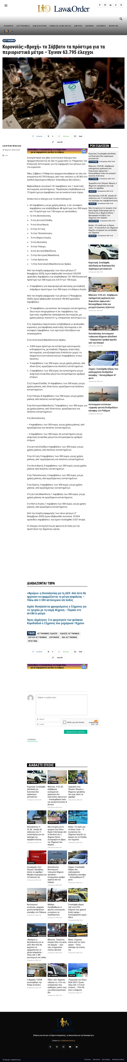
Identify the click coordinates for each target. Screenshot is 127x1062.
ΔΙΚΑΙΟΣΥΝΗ (53, 823)
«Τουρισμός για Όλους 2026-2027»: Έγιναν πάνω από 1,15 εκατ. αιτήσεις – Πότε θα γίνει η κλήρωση (77, 984)
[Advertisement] (57, 554)
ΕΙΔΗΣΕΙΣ (72, 782)
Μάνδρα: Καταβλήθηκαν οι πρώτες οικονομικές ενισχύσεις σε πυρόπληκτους (56, 909)
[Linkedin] (110, 5)
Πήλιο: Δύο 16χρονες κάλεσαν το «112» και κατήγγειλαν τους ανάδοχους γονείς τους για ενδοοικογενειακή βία (57, 986)
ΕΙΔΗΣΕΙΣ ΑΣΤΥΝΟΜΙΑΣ (69, 633)
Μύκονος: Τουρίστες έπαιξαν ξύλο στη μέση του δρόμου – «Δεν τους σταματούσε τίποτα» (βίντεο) (57, 944)
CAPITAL (51, 900)
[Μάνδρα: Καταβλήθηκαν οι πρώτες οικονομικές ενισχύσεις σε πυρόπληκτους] (57, 895)
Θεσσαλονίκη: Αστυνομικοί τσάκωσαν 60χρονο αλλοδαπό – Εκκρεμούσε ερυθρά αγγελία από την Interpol (56, 874)
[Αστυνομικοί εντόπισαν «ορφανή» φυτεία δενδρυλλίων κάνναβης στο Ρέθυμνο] (36, 895)
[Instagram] (105, 5)
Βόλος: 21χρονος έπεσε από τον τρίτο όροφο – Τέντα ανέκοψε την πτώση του (76, 944)
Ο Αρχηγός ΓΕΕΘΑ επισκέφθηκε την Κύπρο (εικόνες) (34, 982)
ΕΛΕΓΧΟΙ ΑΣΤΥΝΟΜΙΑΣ (37, 637)
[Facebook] (100, 5)
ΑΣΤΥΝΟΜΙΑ (9, 40)
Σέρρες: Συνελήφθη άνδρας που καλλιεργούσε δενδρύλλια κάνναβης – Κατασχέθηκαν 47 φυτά (77, 873)
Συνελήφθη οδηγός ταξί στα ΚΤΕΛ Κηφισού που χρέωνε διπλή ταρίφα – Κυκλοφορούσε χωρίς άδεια (77, 910)
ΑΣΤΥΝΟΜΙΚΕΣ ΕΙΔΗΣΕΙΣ (47, 633)
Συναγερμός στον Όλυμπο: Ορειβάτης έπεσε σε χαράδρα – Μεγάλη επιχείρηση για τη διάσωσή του (36, 872)
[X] (121, 5)
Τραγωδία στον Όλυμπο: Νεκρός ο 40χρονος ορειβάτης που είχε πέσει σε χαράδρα (76, 791)
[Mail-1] (76, 1047)
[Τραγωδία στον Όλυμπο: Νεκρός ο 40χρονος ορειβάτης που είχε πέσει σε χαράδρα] (78, 777)
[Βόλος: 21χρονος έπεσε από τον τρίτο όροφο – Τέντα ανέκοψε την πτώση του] (78, 930)
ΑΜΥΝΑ (30, 975)
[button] (121, 19)
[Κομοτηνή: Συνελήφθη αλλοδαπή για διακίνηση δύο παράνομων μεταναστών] (36, 777)
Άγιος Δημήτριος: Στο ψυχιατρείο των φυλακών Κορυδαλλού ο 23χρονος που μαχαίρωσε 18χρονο (55, 621)
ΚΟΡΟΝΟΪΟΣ (54, 637)
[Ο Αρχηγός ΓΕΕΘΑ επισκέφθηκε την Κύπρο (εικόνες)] (36, 970)
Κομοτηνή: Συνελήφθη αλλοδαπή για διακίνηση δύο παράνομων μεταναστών (36, 791)
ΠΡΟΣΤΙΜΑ (32, 641)
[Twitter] (56, 1047)
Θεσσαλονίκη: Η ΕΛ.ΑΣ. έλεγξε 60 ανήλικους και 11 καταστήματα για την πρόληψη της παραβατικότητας (35, 833)
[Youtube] (70, 1047)
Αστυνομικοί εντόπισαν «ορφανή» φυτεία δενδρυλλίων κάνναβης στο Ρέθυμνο (36, 908)
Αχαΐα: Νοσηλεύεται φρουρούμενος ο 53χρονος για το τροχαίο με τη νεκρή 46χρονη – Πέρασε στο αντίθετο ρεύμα (56, 610)
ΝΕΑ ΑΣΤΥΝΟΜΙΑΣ (69, 637)
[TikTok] (116, 5)
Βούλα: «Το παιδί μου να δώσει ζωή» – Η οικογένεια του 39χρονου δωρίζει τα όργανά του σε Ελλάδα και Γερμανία (77, 833)
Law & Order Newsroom (11, 146)
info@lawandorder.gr (67, 1041)
